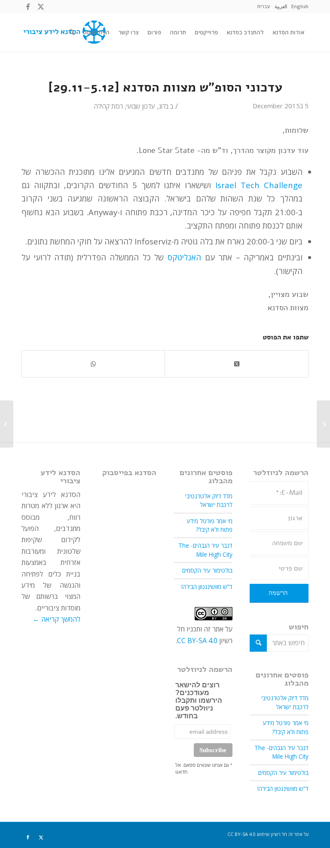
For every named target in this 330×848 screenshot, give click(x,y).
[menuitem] (300, 6)
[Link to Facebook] (27, 6)
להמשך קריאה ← (56, 619)
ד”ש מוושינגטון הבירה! (283, 788)
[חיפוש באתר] (71, 32)
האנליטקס (184, 257)
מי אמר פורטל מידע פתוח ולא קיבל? (286, 727)
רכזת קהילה (108, 106)
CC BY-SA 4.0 (197, 640)
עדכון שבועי (140, 106)
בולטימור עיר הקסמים (283, 773)
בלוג (163, 106)
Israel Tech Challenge (258, 185)
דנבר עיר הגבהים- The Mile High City (281, 752)
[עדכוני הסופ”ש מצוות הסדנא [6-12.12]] (323, 424)
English (300, 6)
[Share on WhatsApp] (93, 364)
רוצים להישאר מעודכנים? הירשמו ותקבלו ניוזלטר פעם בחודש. (198, 700)
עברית (263, 6)
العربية (281, 6)
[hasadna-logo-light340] (63, 32)
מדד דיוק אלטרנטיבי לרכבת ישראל (285, 702)
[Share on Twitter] (236, 364)
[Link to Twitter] (40, 6)
